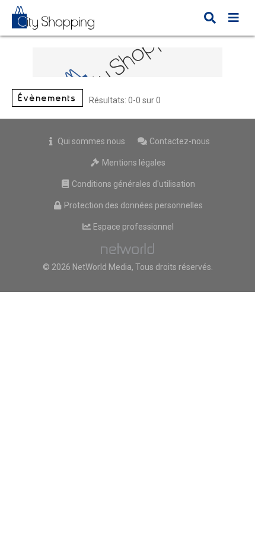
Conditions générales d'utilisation (132, 184)
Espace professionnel (132, 226)
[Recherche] (209, 19)
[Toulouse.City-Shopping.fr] (61, 18)
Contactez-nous (179, 141)
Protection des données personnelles (132, 205)
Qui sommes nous (90, 141)
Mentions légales (132, 162)
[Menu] (233, 19)
